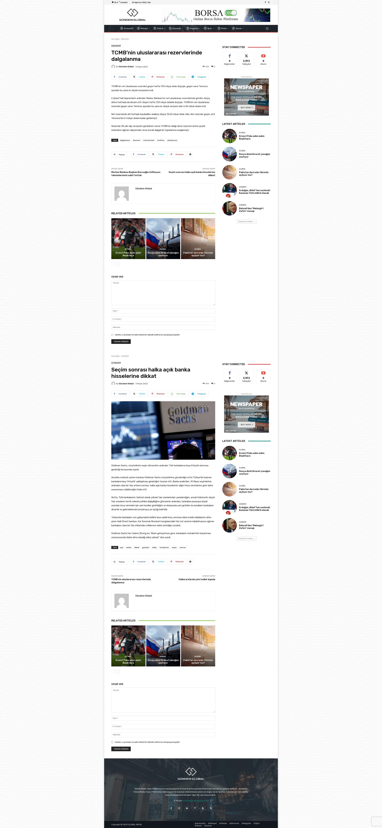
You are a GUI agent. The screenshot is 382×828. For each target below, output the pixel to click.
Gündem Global (126, 67)
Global (163, 249)
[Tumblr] (203, 808)
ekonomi (136, 140)
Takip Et (246, 54)
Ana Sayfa (115, 39)
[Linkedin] (187, 808)
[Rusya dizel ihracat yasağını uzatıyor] (163, 238)
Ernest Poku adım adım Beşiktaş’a (128, 254)
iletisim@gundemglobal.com (195, 801)
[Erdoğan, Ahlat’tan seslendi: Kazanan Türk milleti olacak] (229, 190)
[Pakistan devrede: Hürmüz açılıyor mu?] (198, 238)
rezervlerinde (148, 140)
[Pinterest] (195, 808)
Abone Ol (263, 54)
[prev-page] (113, 264)
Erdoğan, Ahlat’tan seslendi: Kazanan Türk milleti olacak (254, 191)
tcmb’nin (160, 140)
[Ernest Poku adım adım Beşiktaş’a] (128, 238)
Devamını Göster (245, 221)
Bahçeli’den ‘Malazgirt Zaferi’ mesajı (251, 209)
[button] (267, 28)
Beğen (229, 54)
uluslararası (172, 140)
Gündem (242, 187)
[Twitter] (269, 2)
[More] (190, 154)
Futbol (128, 249)
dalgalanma (125, 140)
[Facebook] (265, 2)
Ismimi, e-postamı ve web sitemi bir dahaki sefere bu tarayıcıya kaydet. (147, 335)
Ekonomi (125, 39)
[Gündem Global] (113, 67)
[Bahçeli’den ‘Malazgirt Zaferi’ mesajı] (229, 208)
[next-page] (118, 264)
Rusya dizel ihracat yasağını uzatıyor (163, 254)
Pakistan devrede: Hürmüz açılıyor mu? (198, 254)
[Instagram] (179, 808)
